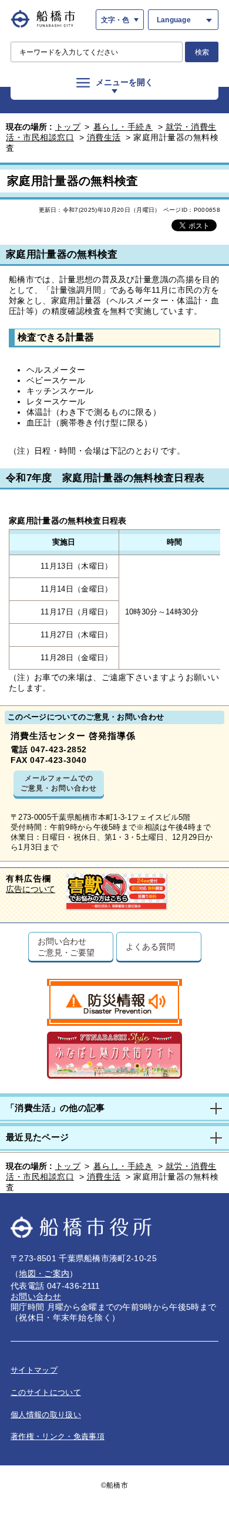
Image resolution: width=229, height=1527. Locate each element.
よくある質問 (150, 946)
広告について (30, 889)
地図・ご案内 (44, 1273)
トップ (68, 126)
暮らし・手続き (123, 126)
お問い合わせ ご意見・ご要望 (66, 946)
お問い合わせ (36, 1296)
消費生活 (104, 137)
